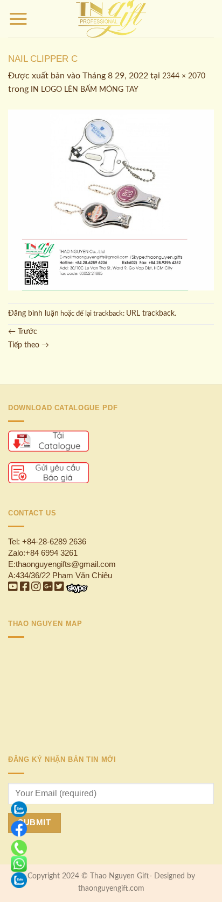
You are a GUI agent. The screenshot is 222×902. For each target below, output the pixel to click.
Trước (22, 332)
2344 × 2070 (183, 76)
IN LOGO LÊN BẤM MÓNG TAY (84, 89)
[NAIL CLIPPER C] (111, 199)
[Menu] (18, 19)
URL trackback (150, 313)
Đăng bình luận (33, 313)
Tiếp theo (28, 345)
